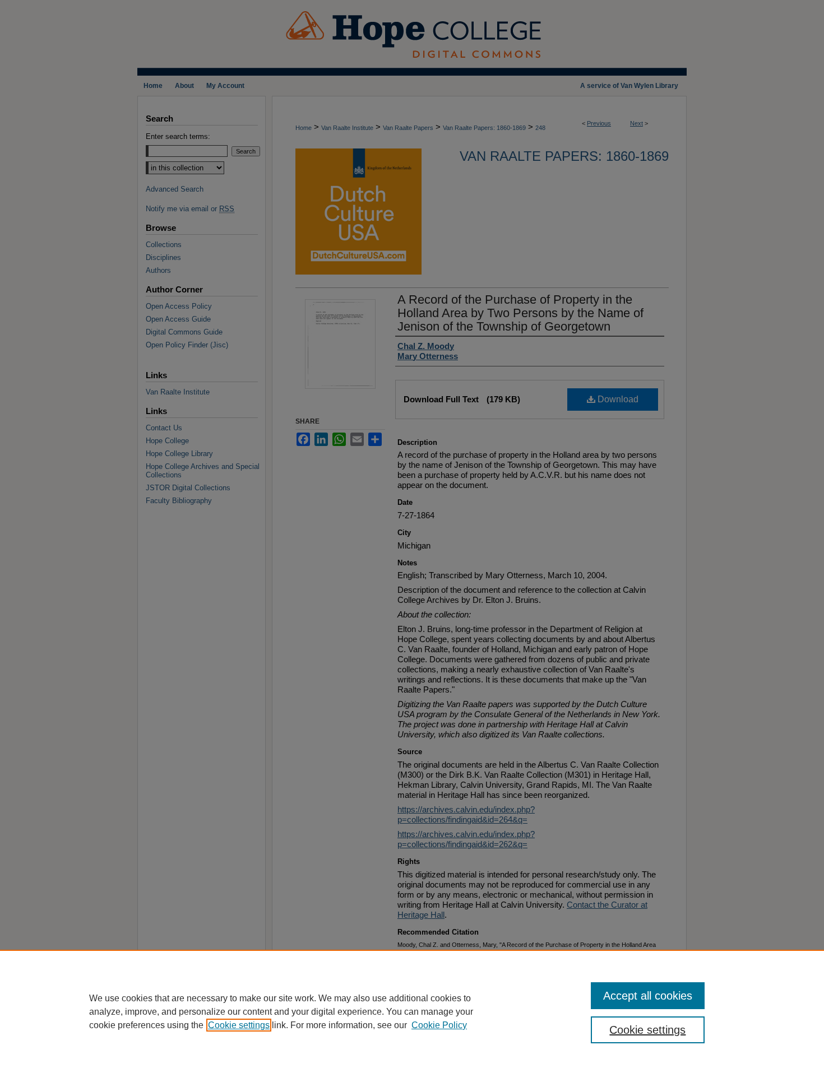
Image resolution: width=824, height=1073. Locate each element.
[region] (412, 1011)
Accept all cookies (647, 996)
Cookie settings (239, 1025)
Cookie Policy (439, 1025)
